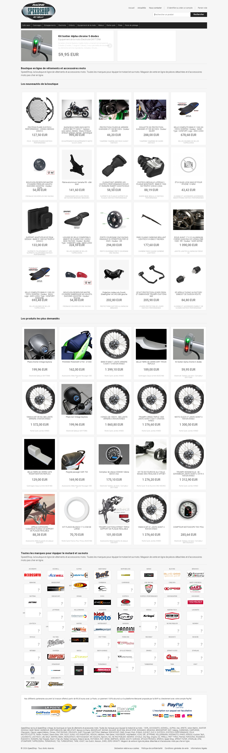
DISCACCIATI (56, 596)
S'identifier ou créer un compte (179, 8)
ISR (24, 613)
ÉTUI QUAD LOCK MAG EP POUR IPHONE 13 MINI (188, 183)
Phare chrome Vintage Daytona (39, 362)
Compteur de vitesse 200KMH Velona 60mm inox (114, 473)
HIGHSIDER (195, 596)
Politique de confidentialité (151, 748)
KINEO (125, 610)
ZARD (32, 678)
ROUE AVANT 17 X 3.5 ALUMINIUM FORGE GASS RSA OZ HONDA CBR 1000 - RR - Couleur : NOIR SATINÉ (188, 239)
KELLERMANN (79, 610)
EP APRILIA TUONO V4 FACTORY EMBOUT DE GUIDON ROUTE (188, 293)
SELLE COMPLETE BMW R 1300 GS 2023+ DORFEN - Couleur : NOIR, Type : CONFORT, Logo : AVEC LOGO (188, 129)
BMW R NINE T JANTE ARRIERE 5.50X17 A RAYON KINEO (114, 363)
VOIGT (195, 664)
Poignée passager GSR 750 (77, 472)
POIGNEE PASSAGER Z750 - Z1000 (77, 362)
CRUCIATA (172, 582)
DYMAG (79, 596)
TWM (172, 664)
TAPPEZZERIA (79, 664)
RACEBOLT (148, 637)
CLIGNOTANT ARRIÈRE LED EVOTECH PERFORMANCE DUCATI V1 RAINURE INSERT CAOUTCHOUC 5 (114, 185)
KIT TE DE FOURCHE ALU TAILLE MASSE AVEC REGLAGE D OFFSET (151, 473)
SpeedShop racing (28, 728)
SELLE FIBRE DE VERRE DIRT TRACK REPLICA (151, 363)
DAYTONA (32, 596)
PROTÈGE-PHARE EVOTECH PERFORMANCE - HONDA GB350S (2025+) (39, 129)
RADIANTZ (172, 637)
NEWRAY (195, 623)
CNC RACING (149, 582)
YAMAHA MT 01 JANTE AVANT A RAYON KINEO (151, 528)
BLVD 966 (172, 569)
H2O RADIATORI (172, 596)
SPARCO (148, 650)
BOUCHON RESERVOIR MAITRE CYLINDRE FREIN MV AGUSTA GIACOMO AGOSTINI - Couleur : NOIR (39, 185)
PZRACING (125, 637)
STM (32, 664)
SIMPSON (56, 650)
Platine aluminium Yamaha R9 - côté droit (77, 183)
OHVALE (32, 637)
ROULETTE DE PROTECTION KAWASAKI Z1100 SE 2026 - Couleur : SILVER (151, 129)
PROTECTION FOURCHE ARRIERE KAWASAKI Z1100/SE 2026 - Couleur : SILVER (114, 129)
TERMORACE (102, 664)
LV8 (47, 626)
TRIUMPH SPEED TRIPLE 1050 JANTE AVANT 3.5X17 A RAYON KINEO (151, 419)
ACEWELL (56, 569)
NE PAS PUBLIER (172, 623)
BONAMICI (195, 569)
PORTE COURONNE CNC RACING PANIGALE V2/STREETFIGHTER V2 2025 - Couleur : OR (114, 239)
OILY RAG (56, 637)
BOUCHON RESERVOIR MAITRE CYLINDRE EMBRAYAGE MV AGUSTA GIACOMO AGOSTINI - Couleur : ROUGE (77, 295)
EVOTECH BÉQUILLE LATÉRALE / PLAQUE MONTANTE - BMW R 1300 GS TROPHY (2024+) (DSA (151, 184)
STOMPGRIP (56, 664)
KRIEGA (148, 610)
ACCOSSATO (32, 569)
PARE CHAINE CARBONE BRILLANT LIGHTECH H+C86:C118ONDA (151, 238)
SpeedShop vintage (45, 728)
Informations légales (199, 748)
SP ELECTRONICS (125, 650)
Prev (25, 45)
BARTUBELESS (125, 569)
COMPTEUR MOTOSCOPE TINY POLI (188, 527)
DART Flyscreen (195, 582)
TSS (117, 667)
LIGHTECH (32, 623)
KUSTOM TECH (172, 610)
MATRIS (79, 623)
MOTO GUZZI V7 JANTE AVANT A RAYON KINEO (188, 418)
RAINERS (195, 637)
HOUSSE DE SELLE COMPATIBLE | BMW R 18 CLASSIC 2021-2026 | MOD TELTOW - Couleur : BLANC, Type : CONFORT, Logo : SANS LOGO (77, 240)
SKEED (79, 650)
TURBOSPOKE (149, 664)
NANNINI (126, 623)
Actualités (142, 8)
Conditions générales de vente (176, 748)
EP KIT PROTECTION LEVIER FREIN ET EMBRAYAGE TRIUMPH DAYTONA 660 (151, 294)
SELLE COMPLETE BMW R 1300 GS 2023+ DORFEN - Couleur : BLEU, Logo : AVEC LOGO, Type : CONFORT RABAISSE (40, 295)
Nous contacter (155, 8)
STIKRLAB (195, 650)
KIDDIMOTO (102, 610)
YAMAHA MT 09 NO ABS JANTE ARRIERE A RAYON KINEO (40, 418)
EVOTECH (125, 596)
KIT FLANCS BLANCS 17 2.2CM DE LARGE (76, 528)
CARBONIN (102, 582)
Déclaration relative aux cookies (126, 748)
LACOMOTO (195, 610)
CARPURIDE (126, 582)
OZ (70, 640)
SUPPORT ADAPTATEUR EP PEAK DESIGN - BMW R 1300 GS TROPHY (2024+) (39, 239)
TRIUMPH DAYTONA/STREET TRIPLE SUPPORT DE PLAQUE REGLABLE (114, 528)
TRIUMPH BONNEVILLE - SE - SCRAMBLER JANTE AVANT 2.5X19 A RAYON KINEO (188, 474)
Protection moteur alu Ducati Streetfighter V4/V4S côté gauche (114, 293)
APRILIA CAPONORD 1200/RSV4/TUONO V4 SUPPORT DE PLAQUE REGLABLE (39, 529)
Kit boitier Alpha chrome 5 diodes (188, 362)
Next (109, 45)
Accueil (131, 8)
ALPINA (79, 569)
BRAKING (32, 582)
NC (140, 626)
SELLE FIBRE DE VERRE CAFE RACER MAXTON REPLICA (39, 473)
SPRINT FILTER (172, 650)
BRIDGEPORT (55, 582)
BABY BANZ (102, 569)
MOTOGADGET (102, 623)
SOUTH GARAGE (102, 650)
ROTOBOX (33, 650)
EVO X (102, 596)
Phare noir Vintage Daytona (77, 417)
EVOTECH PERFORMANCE (149, 596)
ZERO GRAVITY (56, 678)
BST (70, 585)
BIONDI (149, 569)
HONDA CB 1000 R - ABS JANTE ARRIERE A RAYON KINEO (114, 418)
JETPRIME (55, 610)
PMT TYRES (102, 637)
